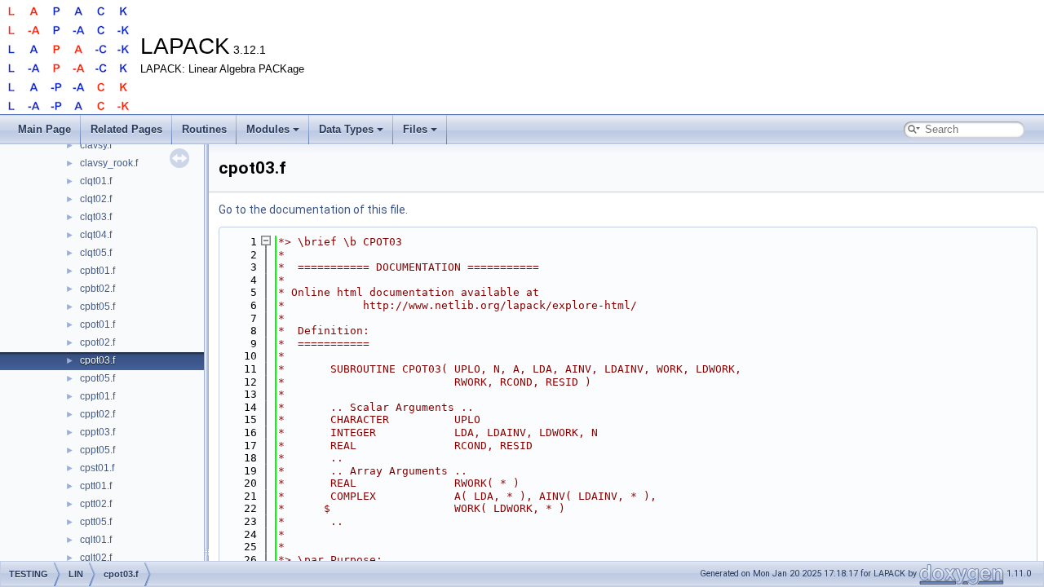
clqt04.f (96, 235)
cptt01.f (96, 486)
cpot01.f (97, 324)
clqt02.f (96, 199)
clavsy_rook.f (109, 163)
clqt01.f (96, 181)
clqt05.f (96, 252)
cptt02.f (96, 504)
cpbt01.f (97, 270)
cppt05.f (97, 450)
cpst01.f (97, 468)
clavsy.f (96, 145)
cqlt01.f (96, 539)
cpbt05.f (97, 306)
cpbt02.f (97, 288)
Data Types (346, 129)
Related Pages (126, 129)
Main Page (44, 129)
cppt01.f (97, 396)
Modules (268, 129)
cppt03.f (97, 432)
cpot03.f (97, 360)
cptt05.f (96, 521)
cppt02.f (97, 414)
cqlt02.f (96, 557)
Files (415, 129)
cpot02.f (97, 342)
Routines (204, 129)
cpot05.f (97, 378)
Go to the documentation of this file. (313, 209)
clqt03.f (96, 217)
